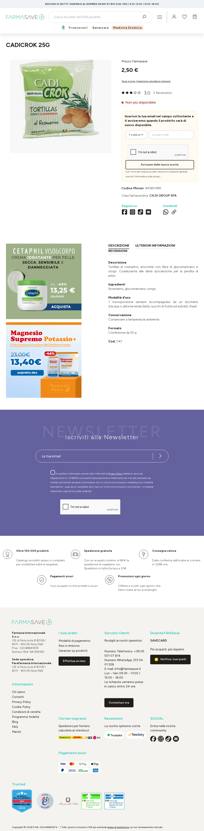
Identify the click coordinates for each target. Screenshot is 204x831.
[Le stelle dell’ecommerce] (22, 801)
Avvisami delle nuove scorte (160, 164)
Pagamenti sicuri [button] (72, 753)
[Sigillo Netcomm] (45, 801)
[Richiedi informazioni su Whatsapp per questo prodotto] (166, 213)
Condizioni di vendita (26, 712)
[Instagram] (132, 212)
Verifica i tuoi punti (173, 659)
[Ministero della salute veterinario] (114, 801)
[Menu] (159, 17)
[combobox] (96, 17)
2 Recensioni (162, 93)
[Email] (148, 212)
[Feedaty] (136, 734)
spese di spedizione (118, 827)
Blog (15, 722)
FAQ (15, 727)
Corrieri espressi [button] (72, 718)
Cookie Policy (21, 707)
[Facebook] (125, 212)
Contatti (18, 697)
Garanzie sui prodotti (73, 651)
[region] (61, 106)
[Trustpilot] (114, 734)
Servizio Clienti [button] (116, 633)
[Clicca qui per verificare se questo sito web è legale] (91, 801)
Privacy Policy (115, 473)
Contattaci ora (119, 702)
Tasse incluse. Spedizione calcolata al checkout (146, 81)
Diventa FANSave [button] (165, 633)
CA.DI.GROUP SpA (163, 195)
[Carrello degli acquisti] (195, 17)
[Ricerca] (145, 17)
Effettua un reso (74, 661)
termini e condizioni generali (173, 172)
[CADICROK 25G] (60, 102)
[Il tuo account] (174, 17)
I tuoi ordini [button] (68, 633)
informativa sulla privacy (147, 176)
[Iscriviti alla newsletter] (160, 456)
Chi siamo (18, 692)
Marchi (16, 732)
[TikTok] (140, 212)
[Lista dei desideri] (184, 17)
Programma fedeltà (25, 717)
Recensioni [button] (113, 718)
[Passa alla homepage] (25, 17)
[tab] (118, 246)
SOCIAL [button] (157, 718)
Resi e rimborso (69, 646)
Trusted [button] (18, 784)
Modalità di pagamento (74, 641)
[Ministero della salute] (68, 801)
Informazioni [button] (22, 684)
